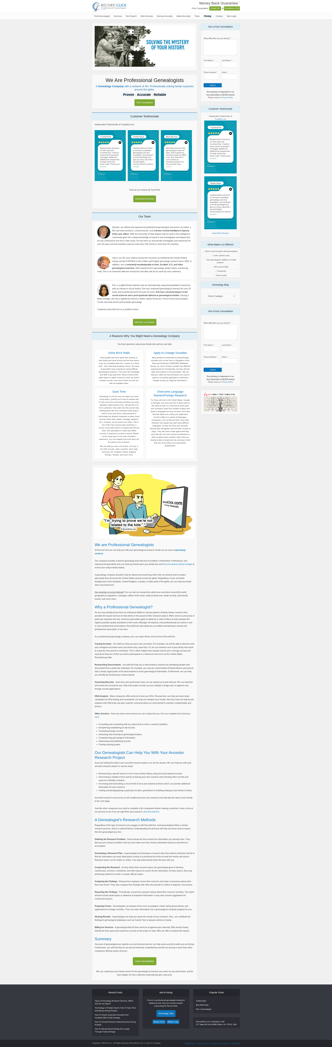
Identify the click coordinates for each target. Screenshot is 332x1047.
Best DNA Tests (202, 1005)
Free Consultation (144, 102)
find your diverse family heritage (177, 564)
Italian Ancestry (184, 16)
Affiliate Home (159, 1022)
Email (224, 72)
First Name (209, 60)
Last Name (227, 60)
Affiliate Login (173, 1022)
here (97, 717)
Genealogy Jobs (166, 1013)
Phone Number (210, 72)
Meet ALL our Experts (144, 322)
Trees (197, 16)
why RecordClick (151, 812)
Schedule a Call (231, 8)
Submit (213, 85)
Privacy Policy (227, 97)
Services (118, 16)
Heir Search (131, 16)
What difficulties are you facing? (217, 38)
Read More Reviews (144, 199)
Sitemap (226, 1043)
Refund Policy (190, 1043)
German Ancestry (165, 16)
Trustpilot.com (220, 119)
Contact (219, 16)
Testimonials (201, 1001)
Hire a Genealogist (203, 1009)
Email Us (215, 8)
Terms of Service (203, 1043)
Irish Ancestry (147, 16)
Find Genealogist (102, 16)
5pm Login (231, 16)
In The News (235, 1043)
